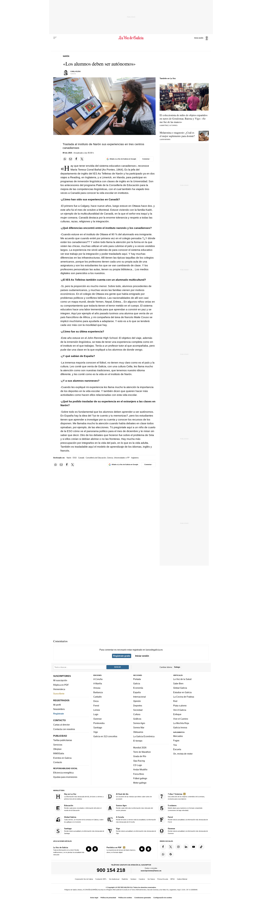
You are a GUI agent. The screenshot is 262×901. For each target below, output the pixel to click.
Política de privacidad (108, 897)
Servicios (57, 744)
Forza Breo (138, 774)
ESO (75, 458)
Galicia (136, 683)
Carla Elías (75, 71)
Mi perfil (57, 705)
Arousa (96, 688)
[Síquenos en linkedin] (186, 846)
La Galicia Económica (143, 736)
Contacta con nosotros (64, 729)
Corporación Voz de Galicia (84, 879)
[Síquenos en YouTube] (193, 846)
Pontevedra (99, 723)
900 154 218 (111, 870)
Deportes (137, 705)
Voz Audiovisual (114, 879)
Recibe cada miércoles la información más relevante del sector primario (134, 808)
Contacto (57, 762)
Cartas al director (61, 724)
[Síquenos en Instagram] (178, 846)
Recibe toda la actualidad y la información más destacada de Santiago (84, 831)
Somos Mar (138, 727)
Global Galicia (180, 688)
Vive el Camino (180, 719)
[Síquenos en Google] (170, 854)
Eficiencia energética (63, 772)
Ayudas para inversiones (65, 777)
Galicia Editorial (182, 879)
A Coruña (97, 679)
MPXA (172, 879)
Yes (175, 745)
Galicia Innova (180, 727)
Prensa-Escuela (162, 879)
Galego (177, 667)
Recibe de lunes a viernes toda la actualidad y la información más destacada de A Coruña (136, 819)
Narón (69, 458)
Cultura (136, 714)
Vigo (95, 732)
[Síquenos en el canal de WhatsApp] (163, 854)
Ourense (97, 719)
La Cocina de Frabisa (183, 696)
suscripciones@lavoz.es (151, 871)
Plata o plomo (180, 705)
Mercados (178, 736)
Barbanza (98, 692)
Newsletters (59, 709)
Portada (137, 679)
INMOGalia (58, 753)
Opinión (137, 701)
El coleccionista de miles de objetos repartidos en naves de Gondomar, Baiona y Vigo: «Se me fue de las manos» (183, 118)
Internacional (139, 696)
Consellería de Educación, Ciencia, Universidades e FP (107, 458)
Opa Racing (139, 760)
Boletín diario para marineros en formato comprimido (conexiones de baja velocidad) (185, 808)
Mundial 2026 (139, 747)
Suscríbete (58, 693)
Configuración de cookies (162, 897)
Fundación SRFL (101, 879)
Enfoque (177, 714)
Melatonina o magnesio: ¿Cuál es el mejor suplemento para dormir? (177, 134)
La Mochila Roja (181, 723)
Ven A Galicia (179, 710)
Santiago (97, 727)
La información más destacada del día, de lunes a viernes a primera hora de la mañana (83, 796)
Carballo (97, 696)
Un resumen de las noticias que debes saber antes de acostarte (134, 796)
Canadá (81, 458)
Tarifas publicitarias (62, 740)
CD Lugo (137, 765)
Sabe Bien (178, 683)
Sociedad (137, 710)
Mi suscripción (60, 680)
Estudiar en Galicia (182, 692)
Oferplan (57, 749)
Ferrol (96, 705)
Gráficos (137, 719)
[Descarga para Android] (95, 849)
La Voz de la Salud (182, 679)
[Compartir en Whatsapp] (65, 159)
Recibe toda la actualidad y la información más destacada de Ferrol (188, 819)
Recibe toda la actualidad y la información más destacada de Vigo (136, 831)
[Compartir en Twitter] (82, 159)
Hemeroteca (59, 689)
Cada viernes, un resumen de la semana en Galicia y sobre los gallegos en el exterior (83, 819)
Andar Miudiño (140, 769)
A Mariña (97, 683)
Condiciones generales (142, 897)
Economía (138, 688)
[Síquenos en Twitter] (170, 846)
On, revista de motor (183, 753)
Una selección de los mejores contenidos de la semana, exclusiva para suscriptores (186, 796)
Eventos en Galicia (62, 758)
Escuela (177, 749)
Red (175, 701)
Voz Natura (151, 879)
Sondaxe (133, 879)
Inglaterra (135, 458)
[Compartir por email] (70, 159)
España (137, 692)
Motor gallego (139, 782)
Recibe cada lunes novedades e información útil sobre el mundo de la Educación (82, 808)
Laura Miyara (165, 139)
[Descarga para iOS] (88, 849)
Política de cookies (125, 897)
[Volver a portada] (131, 38)
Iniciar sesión (142, 656)
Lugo (95, 714)
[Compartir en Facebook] (76, 159)
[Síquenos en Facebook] (163, 846)
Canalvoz (142, 879)
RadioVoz (125, 879)
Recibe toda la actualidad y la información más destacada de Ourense (188, 831)
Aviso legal (94, 897)
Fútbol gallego (140, 778)
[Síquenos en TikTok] (201, 846)
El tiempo (137, 740)
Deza (96, 701)
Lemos (96, 710)
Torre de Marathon (142, 752)
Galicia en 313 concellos (105, 736)
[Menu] (55, 38)
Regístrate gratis (121, 656)
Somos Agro (139, 723)
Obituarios (138, 732)
